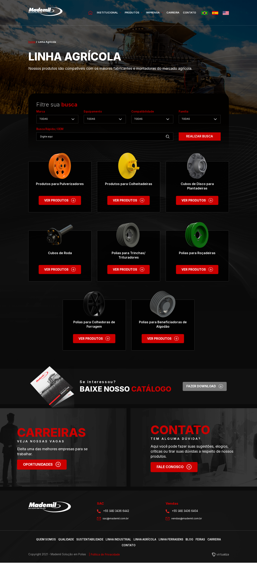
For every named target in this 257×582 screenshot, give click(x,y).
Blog (189, 539)
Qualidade (66, 539)
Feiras (200, 539)
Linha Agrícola (145, 539)
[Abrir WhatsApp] (247, 572)
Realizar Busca (199, 136)
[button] (57, 119)
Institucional (107, 12)
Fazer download (204, 386)
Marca (40, 111)
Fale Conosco (174, 466)
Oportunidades (41, 464)
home (31, 41)
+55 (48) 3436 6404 (184, 510)
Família (183, 111)
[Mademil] (45, 13)
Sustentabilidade (89, 539)
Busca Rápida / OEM (49, 129)
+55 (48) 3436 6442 (115, 510)
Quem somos (46, 539)
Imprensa (153, 12)
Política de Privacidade (104, 554)
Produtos (132, 12)
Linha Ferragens (171, 539)
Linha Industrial (118, 539)
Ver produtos (59, 200)
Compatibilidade (142, 111)
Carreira (172, 12)
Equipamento (93, 111)
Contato (189, 12)
